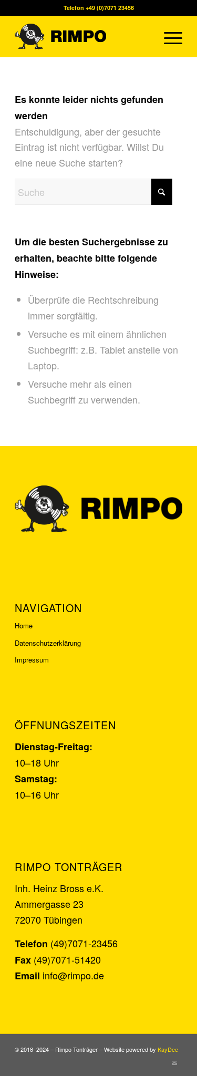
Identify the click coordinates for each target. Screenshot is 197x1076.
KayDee (168, 1049)
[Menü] (167, 36)
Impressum (32, 660)
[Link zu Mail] (174, 1063)
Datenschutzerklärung (48, 643)
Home (24, 625)
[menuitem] (167, 36)
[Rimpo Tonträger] (82, 36)
